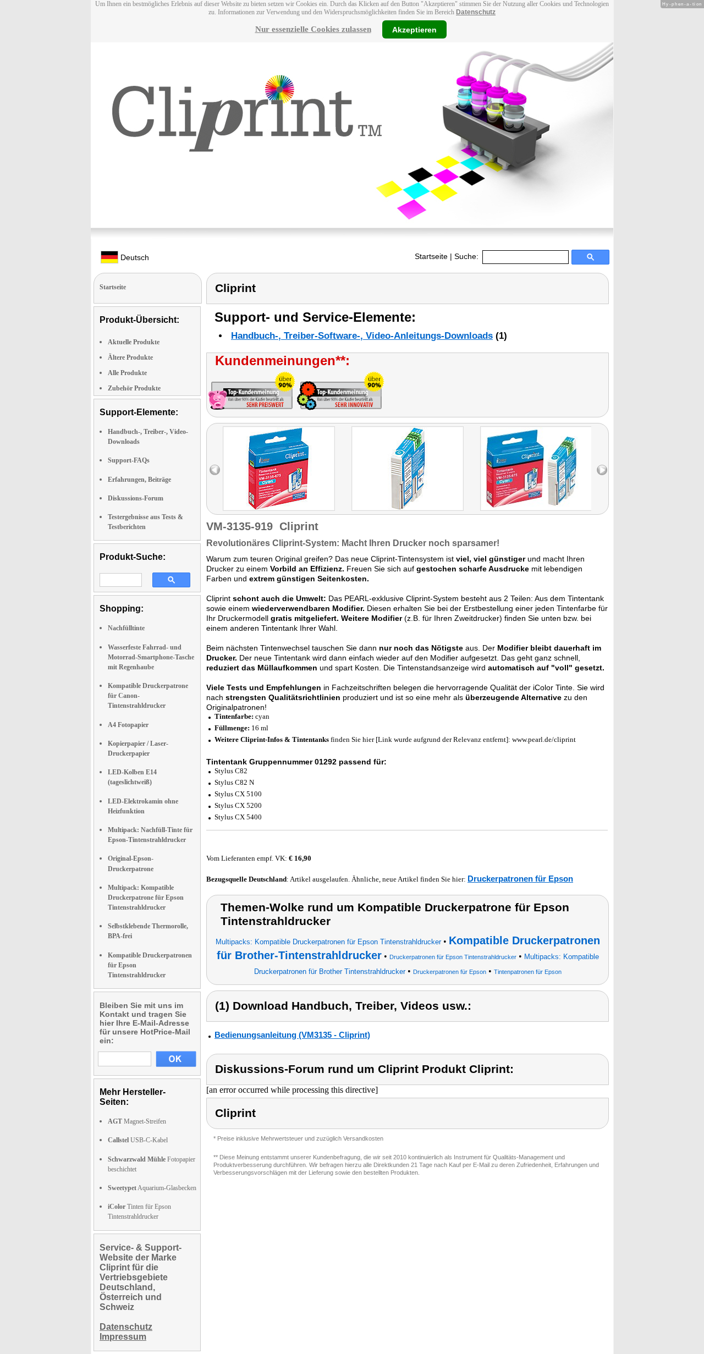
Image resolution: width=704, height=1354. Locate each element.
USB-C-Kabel (138, 1140)
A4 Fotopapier (128, 725)
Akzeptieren (414, 29)
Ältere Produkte (130, 357)
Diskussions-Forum (135, 498)
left (215, 470)
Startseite (431, 256)
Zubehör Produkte (134, 388)
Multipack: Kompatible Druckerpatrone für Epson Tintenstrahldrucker (146, 897)
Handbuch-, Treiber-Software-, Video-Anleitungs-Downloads (362, 336)
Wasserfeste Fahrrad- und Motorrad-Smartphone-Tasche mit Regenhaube (151, 657)
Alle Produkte (127, 373)
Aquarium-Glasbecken (152, 1188)
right (602, 470)
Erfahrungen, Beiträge (139, 479)
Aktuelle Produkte (134, 342)
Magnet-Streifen (137, 1121)
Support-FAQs (129, 460)
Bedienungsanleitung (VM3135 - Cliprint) (292, 1034)
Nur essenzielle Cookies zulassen (313, 29)
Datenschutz (476, 12)
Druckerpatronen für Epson (520, 878)
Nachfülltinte (126, 628)
